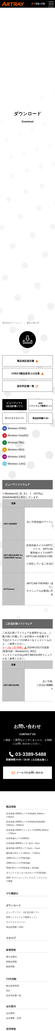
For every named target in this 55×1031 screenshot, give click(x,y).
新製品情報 (11, 961)
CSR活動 (11, 979)
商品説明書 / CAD (14, 926)
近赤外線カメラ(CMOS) (17, 838)
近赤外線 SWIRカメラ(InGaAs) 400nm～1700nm (26, 815)
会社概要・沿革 (13, 1017)
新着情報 (11, 949)
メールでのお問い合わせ (29, 772)
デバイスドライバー (15, 922)
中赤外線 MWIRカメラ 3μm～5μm (23, 843)
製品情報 (11, 806)
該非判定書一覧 (13, 995)
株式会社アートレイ (12, 323)
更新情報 (10, 966)
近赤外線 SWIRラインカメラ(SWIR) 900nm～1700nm (27, 831)
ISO (8, 990)
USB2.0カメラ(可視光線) (18, 862)
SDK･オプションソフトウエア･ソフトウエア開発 (26, 879)
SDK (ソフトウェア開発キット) (21, 917)
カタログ (11, 937)
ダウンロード (13, 905)
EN (37, 3)
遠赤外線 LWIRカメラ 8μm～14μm (23, 848)
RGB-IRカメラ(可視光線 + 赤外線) (22, 867)
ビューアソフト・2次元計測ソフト (22, 912)
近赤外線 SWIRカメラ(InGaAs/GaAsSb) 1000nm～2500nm (25, 823)
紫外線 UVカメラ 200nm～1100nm (23, 852)
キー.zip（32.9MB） (13, 647)
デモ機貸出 (12, 893)
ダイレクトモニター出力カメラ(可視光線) (26, 872)
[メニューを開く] (51, 4)
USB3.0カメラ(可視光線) (18, 857)
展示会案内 (11, 956)
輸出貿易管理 (12, 985)
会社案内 (11, 1006)
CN (43, 3)
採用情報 (11, 1029)
